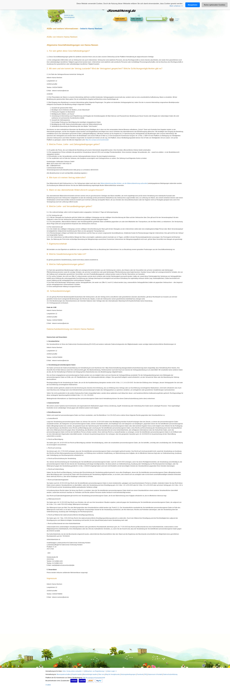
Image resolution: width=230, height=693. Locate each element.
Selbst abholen (136, 19)
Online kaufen (120, 19)
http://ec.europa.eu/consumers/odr (94, 677)
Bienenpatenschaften (64, 674)
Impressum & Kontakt (155, 674)
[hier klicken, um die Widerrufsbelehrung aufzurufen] (131, 183)
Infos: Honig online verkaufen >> (73, 671)
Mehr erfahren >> (176, 6)
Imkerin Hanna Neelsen (91, 28)
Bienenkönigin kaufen (90, 674)
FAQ (145, 674)
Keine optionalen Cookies (214, 5)
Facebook (140, 674)
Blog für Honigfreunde (112, 674)
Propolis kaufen (77, 674)
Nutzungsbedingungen (128, 674)
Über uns (101, 674)
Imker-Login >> (112, 671)
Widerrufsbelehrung (107, 183)
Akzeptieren (192, 5)
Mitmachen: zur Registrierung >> (95, 671)
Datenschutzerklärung (170, 674)
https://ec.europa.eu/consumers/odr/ (97, 140)
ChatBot (48, 685)
